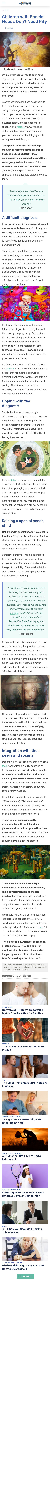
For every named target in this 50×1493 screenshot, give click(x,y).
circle (40, 927)
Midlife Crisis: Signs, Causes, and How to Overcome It (23, 1267)
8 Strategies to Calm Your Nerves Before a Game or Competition (23, 1194)
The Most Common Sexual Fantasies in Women (25, 1084)
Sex (3, 1080)
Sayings (5, 1044)
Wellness (5, 11)
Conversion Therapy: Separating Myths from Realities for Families (22, 1011)
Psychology (7, 1007)
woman (10, 368)
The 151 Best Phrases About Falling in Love (24, 1048)
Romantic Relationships (13, 1117)
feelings (14, 613)
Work (4, 1226)
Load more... (25, 1276)
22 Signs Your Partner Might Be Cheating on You (21, 1121)
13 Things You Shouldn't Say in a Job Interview (22, 1230)
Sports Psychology (11, 1190)
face (4, 766)
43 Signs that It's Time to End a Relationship (21, 1157)
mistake (20, 126)
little (13, 480)
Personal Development (13, 1263)
